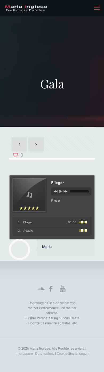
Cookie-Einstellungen (73, 353)
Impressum (24, 353)
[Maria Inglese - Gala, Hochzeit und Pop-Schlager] (26, 8)
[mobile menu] (96, 8)
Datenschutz (45, 353)
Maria (47, 246)
